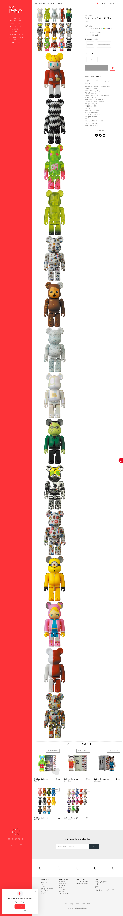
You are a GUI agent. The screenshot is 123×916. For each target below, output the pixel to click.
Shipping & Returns (47, 888)
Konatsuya (62, 891)
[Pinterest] (19, 839)
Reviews (99, 76)
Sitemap (43, 892)
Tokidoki (62, 889)
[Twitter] (16, 839)
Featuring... (16, 29)
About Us (44, 882)
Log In (16, 40)
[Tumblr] (23, 839)
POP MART (62, 885)
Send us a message (82, 883)
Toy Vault (16, 31)
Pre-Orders (15, 23)
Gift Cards (15, 42)
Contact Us (44, 894)
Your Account (45, 890)
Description (89, 76)
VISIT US (97, 879)
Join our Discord (16, 37)
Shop (16, 18)
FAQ (42, 884)
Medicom (88, 15)
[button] (100, 28)
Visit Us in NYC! (16, 34)
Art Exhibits (16, 26)
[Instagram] (9, 839)
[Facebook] (12, 839)
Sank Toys (62, 883)
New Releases (15, 21)
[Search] (120, 4)
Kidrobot (62, 881)
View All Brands (64, 893)
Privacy (43, 886)
